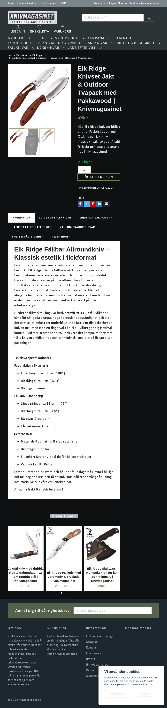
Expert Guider (21, 43)
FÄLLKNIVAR (18, 48)
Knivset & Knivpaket (61, 43)
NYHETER (15, 38)
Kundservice (93, 653)
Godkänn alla (117, 693)
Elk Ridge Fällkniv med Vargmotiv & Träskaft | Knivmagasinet (64, 576)
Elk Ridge (37, 55)
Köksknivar (48, 48)
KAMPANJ (95, 38)
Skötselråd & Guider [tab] (27, 236)
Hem (10, 55)
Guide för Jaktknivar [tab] (96, 217)
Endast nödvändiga (144, 695)
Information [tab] (21, 217)
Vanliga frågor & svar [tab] (77, 227)
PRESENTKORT (125, 38)
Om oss (90, 659)
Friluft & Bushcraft (135, 43)
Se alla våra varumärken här (50, 482)
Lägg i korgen (101, 177)
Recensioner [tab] (61, 236)
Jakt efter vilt (82, 48)
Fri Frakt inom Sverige (99, 636)
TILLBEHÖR (37, 38)
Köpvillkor (92, 642)
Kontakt (91, 647)
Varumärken (22, 55)
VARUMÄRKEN (67, 38)
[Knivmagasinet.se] (32, 17)
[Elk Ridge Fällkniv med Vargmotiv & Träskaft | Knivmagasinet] (64, 547)
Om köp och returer (97, 665)
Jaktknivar (96, 43)
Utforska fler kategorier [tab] (32, 227)
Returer (90, 670)
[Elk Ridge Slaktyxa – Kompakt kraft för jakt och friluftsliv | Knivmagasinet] (102, 545)
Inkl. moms (49, 3)
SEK (63, 3)
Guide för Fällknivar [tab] (55, 217)
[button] (51, 38)
